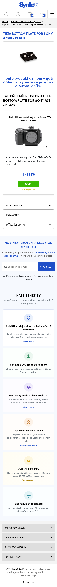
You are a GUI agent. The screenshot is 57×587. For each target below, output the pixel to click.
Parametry (12, 215)
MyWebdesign (28, 575)
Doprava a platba (15, 537)
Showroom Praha (15, 547)
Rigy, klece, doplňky (11, 24)
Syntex (5, 21)
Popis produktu (15, 205)
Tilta (49, 24)
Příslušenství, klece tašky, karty (26, 21)
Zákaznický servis (15, 528)
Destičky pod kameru (34, 24)
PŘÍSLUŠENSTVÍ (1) (15, 224)
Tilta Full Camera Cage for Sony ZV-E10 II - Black (28, 118)
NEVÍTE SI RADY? (13, 556)
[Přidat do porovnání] (45, 146)
